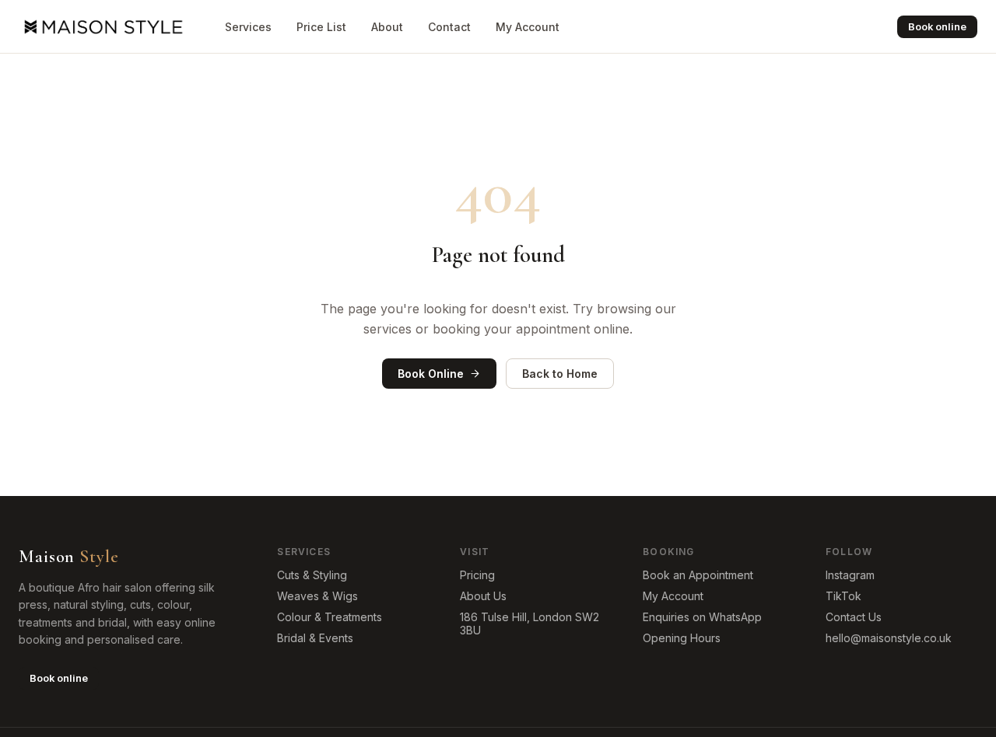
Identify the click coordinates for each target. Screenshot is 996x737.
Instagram (850, 575)
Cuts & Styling (312, 575)
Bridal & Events (315, 637)
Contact (449, 26)
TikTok (843, 596)
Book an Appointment (698, 575)
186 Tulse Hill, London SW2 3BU (529, 623)
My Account (527, 26)
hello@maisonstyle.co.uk (889, 637)
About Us (483, 596)
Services (248, 26)
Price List (321, 26)
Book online (937, 27)
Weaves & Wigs (317, 596)
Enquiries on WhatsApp (702, 616)
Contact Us (854, 616)
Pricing (477, 575)
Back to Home (560, 373)
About (387, 26)
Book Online (431, 373)
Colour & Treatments (329, 616)
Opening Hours (682, 637)
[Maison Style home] (101, 26)
